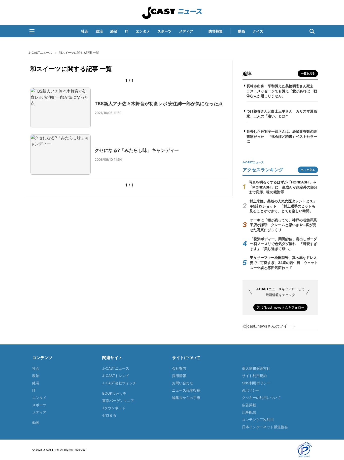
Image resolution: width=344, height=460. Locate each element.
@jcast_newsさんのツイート (269, 326)
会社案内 (179, 368)
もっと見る (308, 170)
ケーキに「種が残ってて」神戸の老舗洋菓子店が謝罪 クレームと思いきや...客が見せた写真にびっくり (283, 225)
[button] (32, 31)
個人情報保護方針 (256, 368)
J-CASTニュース (172, 12)
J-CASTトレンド (115, 375)
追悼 (247, 73)
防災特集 (216, 31)
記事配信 (249, 412)
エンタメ (143, 31)
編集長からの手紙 (186, 397)
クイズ (258, 31)
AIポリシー (250, 390)
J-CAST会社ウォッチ (119, 383)
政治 (99, 31)
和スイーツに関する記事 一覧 (79, 53)
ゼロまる (109, 415)
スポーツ (164, 31)
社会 (84, 31)
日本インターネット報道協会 (265, 427)
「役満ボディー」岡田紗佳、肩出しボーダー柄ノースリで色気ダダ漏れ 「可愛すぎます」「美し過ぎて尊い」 (283, 244)
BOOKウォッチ (114, 393)
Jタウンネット (113, 408)
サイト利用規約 (254, 375)
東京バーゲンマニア (118, 400)
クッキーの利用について (261, 397)
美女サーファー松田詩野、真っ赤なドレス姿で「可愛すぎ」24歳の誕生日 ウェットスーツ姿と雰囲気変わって (284, 262)
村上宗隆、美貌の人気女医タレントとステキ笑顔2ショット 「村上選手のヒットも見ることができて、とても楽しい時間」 (283, 206)
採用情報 (179, 375)
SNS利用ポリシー (256, 383)
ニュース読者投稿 (186, 390)
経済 (113, 31)
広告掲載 (249, 405)
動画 (241, 31)
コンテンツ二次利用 (258, 419)
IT (126, 31)
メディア (186, 31)
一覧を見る (308, 73)
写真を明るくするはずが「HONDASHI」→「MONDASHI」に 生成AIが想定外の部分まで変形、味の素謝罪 (283, 187)
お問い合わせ (182, 383)
